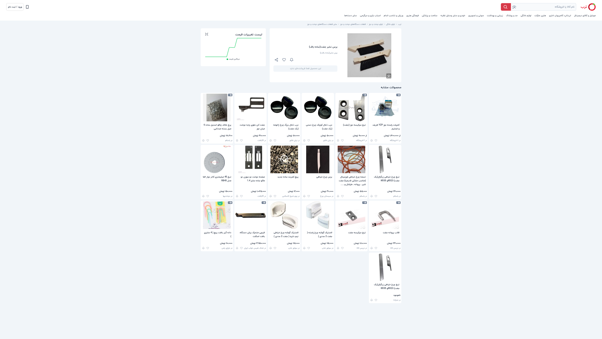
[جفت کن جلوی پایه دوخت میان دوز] (250, 107)
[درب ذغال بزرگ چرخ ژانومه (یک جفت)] (284, 107)
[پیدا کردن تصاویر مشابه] (388, 75)
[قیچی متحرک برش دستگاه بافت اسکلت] (250, 215)
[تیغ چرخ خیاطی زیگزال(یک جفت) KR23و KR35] (385, 159)
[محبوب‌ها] (284, 60)
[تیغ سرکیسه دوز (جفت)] (351, 107)
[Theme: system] (27, 7)
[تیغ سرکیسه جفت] (351, 215)
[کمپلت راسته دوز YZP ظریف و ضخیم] (385, 107)
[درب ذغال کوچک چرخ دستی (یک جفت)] (317, 107)
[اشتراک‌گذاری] (276, 60)
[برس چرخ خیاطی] (317, 159)
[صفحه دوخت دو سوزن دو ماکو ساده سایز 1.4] (250, 159)
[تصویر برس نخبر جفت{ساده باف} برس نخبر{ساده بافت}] (369, 55)
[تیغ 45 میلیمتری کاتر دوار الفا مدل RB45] (216, 159)
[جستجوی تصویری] (514, 7)
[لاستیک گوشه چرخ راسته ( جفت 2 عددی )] (317, 215)
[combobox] (543, 7)
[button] (15, 7)
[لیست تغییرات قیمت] (206, 34)
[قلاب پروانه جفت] (385, 215)
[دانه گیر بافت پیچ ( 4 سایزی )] (216, 215)
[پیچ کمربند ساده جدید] (284, 159)
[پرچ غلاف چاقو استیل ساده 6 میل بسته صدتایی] (216, 107)
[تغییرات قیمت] (291, 60)
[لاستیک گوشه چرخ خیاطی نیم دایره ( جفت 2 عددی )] (284, 215)
